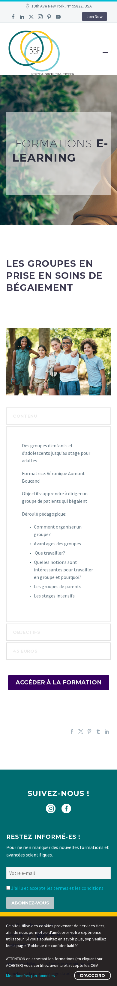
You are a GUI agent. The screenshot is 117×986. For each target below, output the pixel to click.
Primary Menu (105, 52)
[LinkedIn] (22, 16)
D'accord (92, 975)
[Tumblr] (98, 731)
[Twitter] (31, 16)
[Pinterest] (49, 16)
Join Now (94, 16)
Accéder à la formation (59, 682)
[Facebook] (13, 16)
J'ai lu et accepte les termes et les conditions (57, 888)
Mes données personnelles (30, 975)
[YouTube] (58, 16)
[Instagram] (40, 16)
